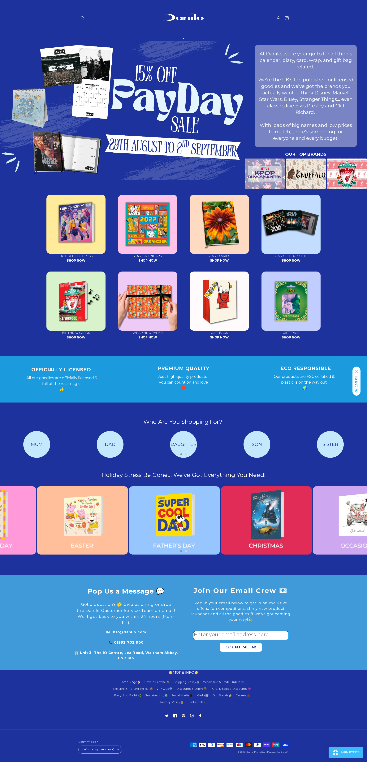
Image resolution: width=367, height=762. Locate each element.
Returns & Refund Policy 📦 (133, 688)
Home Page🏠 (129, 682)
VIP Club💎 (164, 688)
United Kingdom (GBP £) (98, 749)
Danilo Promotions (256, 752)
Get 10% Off (356, 384)
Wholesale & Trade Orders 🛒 (224, 682)
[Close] (356, 371)
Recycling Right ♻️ (127, 695)
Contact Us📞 (197, 702)
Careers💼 (243, 695)
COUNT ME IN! (241, 647)
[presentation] (239, 173)
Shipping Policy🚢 (187, 682)
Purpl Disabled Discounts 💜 (231, 688)
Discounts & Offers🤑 (191, 688)
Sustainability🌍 (156, 695)
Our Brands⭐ (222, 695)
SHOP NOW (76, 260)
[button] (82, 18)
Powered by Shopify (278, 752)
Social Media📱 (182, 695)
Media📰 (202, 695)
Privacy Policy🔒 (172, 702)
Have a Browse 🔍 (157, 682)
